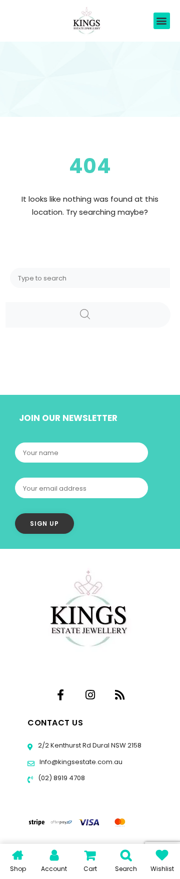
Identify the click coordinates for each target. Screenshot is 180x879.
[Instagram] (90, 695)
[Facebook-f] (61, 695)
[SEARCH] (88, 315)
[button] (162, 21)
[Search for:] (90, 277)
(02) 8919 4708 (60, 778)
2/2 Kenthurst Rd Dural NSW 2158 (89, 745)
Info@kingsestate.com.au (81, 762)
